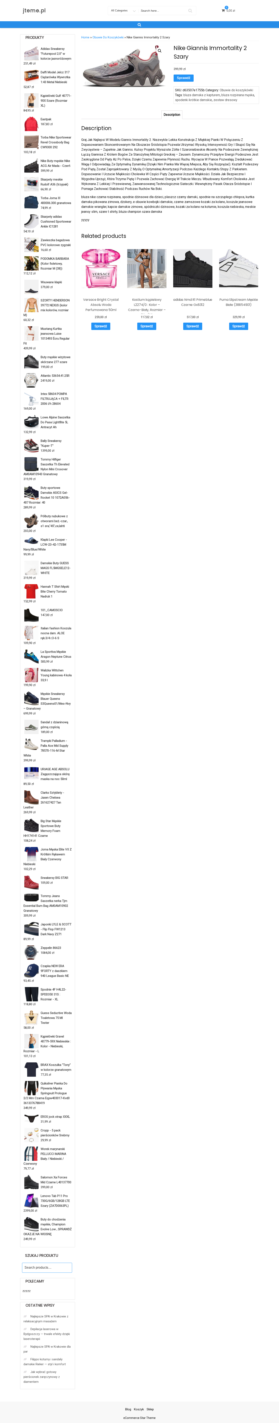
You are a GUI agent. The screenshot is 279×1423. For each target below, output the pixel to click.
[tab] (171, 114)
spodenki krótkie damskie (193, 100)
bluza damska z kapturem (201, 95)
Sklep (150, 1409)
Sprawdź (183, 78)
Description (172, 115)
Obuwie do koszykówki (108, 37)
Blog (128, 1409)
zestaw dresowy (225, 100)
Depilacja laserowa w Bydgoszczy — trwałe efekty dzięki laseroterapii (46, 1334)
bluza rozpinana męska (237, 95)
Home (85, 37)
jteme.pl (34, 10)
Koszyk (139, 1409)
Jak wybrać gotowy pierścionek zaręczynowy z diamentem (41, 1377)
